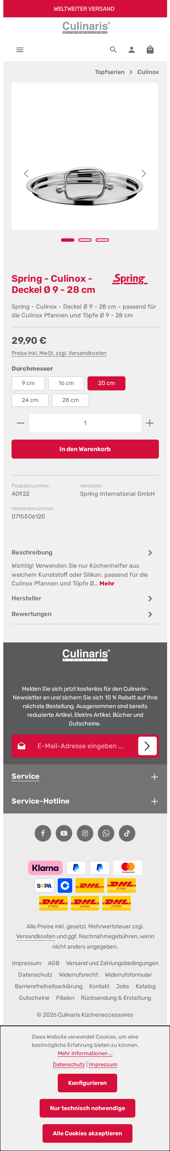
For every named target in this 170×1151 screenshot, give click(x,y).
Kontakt (99, 986)
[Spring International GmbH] (130, 279)
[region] (85, 174)
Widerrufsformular (128, 974)
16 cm (66, 383)
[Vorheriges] (26, 173)
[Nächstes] (143, 173)
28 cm (70, 400)
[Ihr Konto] (131, 49)
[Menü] (20, 49)
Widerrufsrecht (78, 974)
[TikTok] (127, 833)
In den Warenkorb (85, 449)
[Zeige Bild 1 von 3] (67, 240)
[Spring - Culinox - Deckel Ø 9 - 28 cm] (85, 156)
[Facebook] (43, 833)
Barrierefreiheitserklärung (49, 986)
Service (26, 776)
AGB (53, 963)
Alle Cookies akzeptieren (87, 1133)
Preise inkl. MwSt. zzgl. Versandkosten (59, 353)
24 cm (30, 400)
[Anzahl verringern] (20, 423)
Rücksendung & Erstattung (116, 997)
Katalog (146, 986)
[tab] (83, 567)
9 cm (28, 383)
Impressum (26, 963)
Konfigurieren (87, 1083)
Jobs (122, 986)
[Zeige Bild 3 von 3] (102, 240)
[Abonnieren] (147, 746)
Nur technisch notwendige (87, 1108)
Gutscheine (34, 997)
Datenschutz (35, 974)
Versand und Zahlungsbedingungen (112, 963)
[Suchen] (113, 49)
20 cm (106, 383)
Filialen (65, 997)
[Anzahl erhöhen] (150, 423)
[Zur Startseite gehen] (85, 27)
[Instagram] (85, 833)
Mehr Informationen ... (85, 1053)
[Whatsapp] (106, 833)
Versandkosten (35, 936)
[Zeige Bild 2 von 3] (85, 240)
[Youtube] (64, 833)
